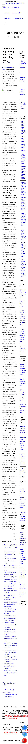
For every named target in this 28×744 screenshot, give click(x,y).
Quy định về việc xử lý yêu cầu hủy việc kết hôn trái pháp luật (23, 219)
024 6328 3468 (18, 3)
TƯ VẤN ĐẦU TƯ (23, 63)
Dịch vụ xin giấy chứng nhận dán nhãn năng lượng (9, 683)
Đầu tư (7, 13)
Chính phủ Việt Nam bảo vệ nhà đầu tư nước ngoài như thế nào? (23, 590)
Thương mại (6, 62)
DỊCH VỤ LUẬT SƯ (23, 104)
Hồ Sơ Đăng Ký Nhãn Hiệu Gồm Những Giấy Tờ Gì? (23, 127)
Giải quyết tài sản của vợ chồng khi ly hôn (23, 158)
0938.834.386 (9, 3)
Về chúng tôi (15, 7)
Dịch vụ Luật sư (19, 18)
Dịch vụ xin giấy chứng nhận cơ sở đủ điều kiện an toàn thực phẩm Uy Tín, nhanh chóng (23, 298)
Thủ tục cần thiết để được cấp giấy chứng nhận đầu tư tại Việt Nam (23, 574)
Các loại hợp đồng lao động (22, 491)
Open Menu (3, 5)
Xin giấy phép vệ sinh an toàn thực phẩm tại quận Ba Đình (22, 335)
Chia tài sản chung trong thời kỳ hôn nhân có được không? (23, 203)
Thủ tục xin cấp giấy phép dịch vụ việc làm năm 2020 (23, 516)
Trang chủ (6, 7)
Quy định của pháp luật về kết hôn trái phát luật (22, 472)
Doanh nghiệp (16, 13)
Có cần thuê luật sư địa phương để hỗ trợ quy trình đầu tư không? (23, 538)
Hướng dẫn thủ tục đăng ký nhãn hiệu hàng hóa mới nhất (23, 188)
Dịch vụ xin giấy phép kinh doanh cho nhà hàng (23, 350)
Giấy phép (7, 18)
